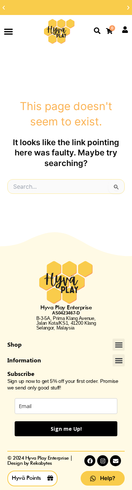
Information (24, 360)
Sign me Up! (66, 428)
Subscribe (20, 373)
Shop (14, 344)
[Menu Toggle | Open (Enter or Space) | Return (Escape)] (8, 31)
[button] (3, 7)
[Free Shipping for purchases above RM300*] (66, 7)
